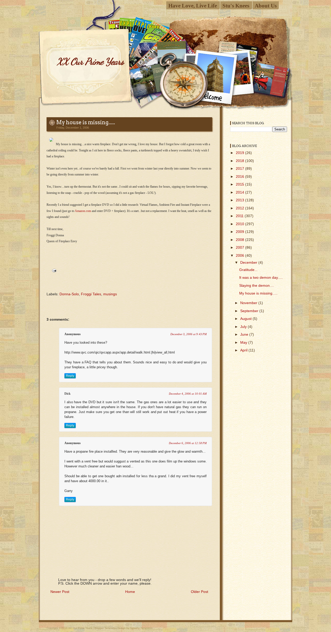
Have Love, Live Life (192, 6)
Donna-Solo (69, 294)
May (244, 342)
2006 (240, 255)
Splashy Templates (141, 628)
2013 (240, 200)
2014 (240, 192)
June (244, 334)
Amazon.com (83, 211)
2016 (240, 176)
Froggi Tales (91, 294)
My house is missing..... (85, 122)
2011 (240, 216)
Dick (67, 393)
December (249, 262)
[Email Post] (53, 270)
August (246, 319)
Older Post (199, 592)
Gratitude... (248, 270)
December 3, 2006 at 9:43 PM (188, 334)
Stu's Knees (235, 6)
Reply (70, 376)
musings (110, 294)
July (244, 327)
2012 (240, 208)
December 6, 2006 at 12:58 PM (188, 443)
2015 (240, 184)
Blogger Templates (105, 628)
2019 (240, 153)
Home (130, 592)
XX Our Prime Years (90, 61)
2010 (240, 224)
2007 (240, 247)
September (249, 311)
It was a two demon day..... (261, 277)
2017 (240, 168)
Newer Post (59, 592)
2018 (240, 161)
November (249, 303)
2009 (240, 232)
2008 (240, 240)
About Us (266, 6)
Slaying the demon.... (256, 285)
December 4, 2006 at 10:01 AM (188, 393)
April (244, 350)
